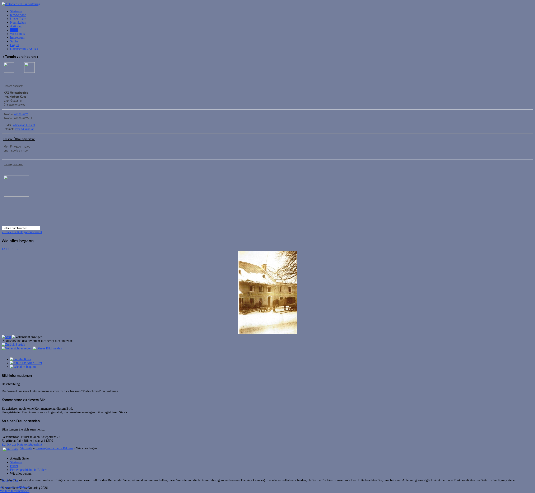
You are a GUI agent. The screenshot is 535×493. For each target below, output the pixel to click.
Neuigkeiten (18, 22)
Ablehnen (23, 487)
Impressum (17, 37)
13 (11, 249)
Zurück (20, 344)
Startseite (16, 11)
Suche (14, 41)
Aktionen (16, 26)
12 (3, 249)
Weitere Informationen (14, 491)
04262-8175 (21, 114)
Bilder (14, 30)
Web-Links (17, 34)
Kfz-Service (18, 15)
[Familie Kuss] (20, 359)
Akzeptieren (8, 487)
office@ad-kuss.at (24, 125)
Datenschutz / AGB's (24, 49)
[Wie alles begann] (23, 366)
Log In (14, 45)
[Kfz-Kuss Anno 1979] (26, 363)
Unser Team (18, 18)
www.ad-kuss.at (24, 129)
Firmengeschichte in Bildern (54, 448)
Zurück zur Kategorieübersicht (22, 232)
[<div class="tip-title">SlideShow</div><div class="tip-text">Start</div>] (6, 337)
